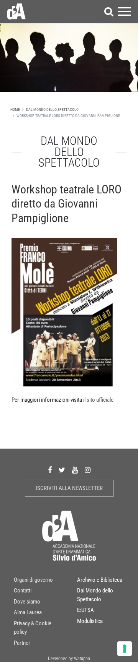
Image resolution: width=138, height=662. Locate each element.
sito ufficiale (100, 399)
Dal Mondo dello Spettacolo (52, 109)
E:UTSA (85, 610)
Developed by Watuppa (69, 658)
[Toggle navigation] (124, 11)
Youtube (75, 470)
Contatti (22, 590)
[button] (108, 11)
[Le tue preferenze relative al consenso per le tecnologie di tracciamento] (124, 648)
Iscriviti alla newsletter (69, 488)
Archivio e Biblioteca (99, 579)
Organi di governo (33, 579)
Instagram (87, 470)
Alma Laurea (28, 612)
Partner (22, 642)
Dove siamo (27, 601)
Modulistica (90, 621)
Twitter (62, 470)
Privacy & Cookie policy (32, 628)
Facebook (49, 470)
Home (15, 109)
